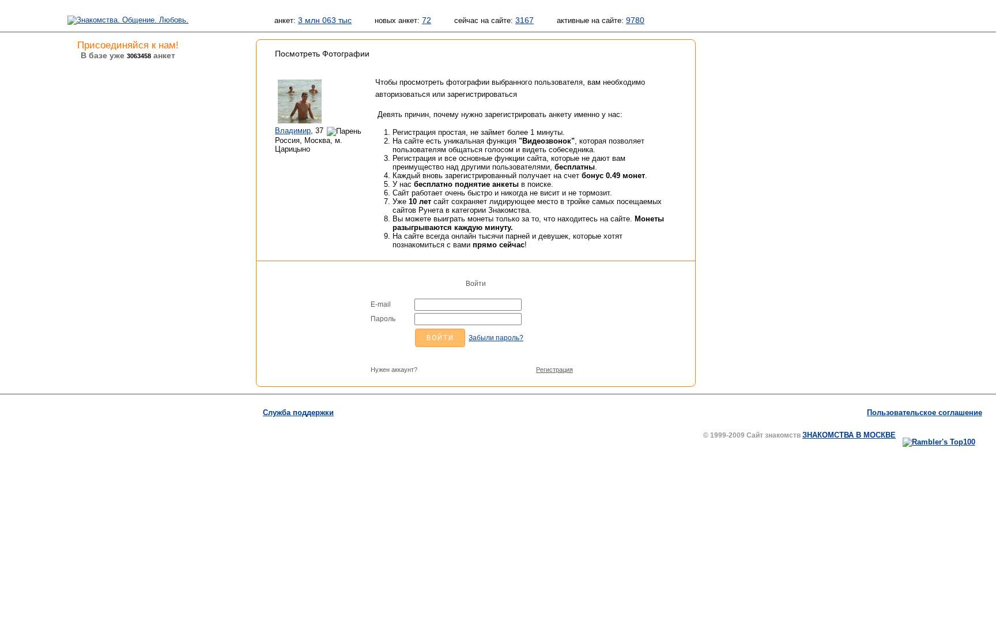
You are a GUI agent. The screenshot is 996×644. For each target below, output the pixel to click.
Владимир (293, 130)
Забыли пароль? (496, 338)
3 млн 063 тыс (325, 20)
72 (426, 20)
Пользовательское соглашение (924, 412)
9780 (635, 20)
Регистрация (554, 369)
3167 (524, 20)
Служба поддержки (298, 412)
